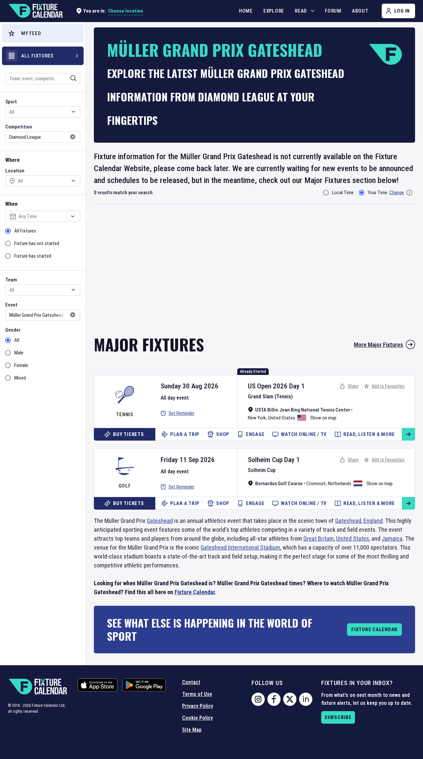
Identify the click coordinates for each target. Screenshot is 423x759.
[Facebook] (274, 699)
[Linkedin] (305, 699)
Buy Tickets (128, 434)
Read (301, 11)
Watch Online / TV (304, 434)
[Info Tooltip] (409, 192)
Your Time (377, 193)
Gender (12, 330)
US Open (259, 386)
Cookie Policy (197, 718)
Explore (273, 11)
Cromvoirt (316, 484)
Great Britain (318, 538)
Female (21, 365)
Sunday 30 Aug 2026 (189, 386)
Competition (18, 127)
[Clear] (69, 78)
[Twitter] (289, 699)
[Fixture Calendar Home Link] (35, 11)
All (16, 340)
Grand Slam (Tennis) (270, 396)
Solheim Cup (265, 460)
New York (257, 418)
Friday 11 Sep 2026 (188, 460)
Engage (255, 434)
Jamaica (392, 538)
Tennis (124, 414)
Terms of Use (197, 694)
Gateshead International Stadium (240, 547)
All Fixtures (25, 231)
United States (281, 418)
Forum (333, 11)
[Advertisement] (254, 274)
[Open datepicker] (72, 216)
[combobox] (34, 78)
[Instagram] (258, 699)
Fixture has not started (36, 243)
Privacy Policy (197, 706)
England (373, 520)
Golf (125, 486)
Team (11, 280)
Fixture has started (32, 256)
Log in (402, 11)
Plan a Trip (185, 434)
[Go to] (408, 434)
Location (14, 171)
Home (246, 11)
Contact (191, 682)
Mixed (20, 378)
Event (11, 305)
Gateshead (160, 520)
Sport (11, 102)
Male (18, 353)
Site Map (192, 730)
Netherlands (339, 484)
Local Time (343, 193)
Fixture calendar (374, 629)
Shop (222, 434)
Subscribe (338, 717)
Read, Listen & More (369, 434)
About (360, 11)
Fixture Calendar (194, 592)
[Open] (73, 78)
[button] (43, 33)
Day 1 (297, 386)
